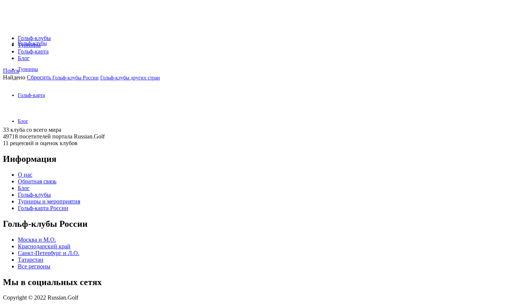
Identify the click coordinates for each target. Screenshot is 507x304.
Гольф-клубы (34, 38)
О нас (25, 174)
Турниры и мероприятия (49, 201)
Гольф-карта (31, 95)
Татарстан (30, 259)
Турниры (28, 69)
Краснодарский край (44, 246)
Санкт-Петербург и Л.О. (48, 253)
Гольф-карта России (43, 208)
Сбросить (39, 77)
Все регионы (34, 266)
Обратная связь (37, 181)
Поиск (11, 71)
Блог (24, 58)
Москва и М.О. (37, 239)
